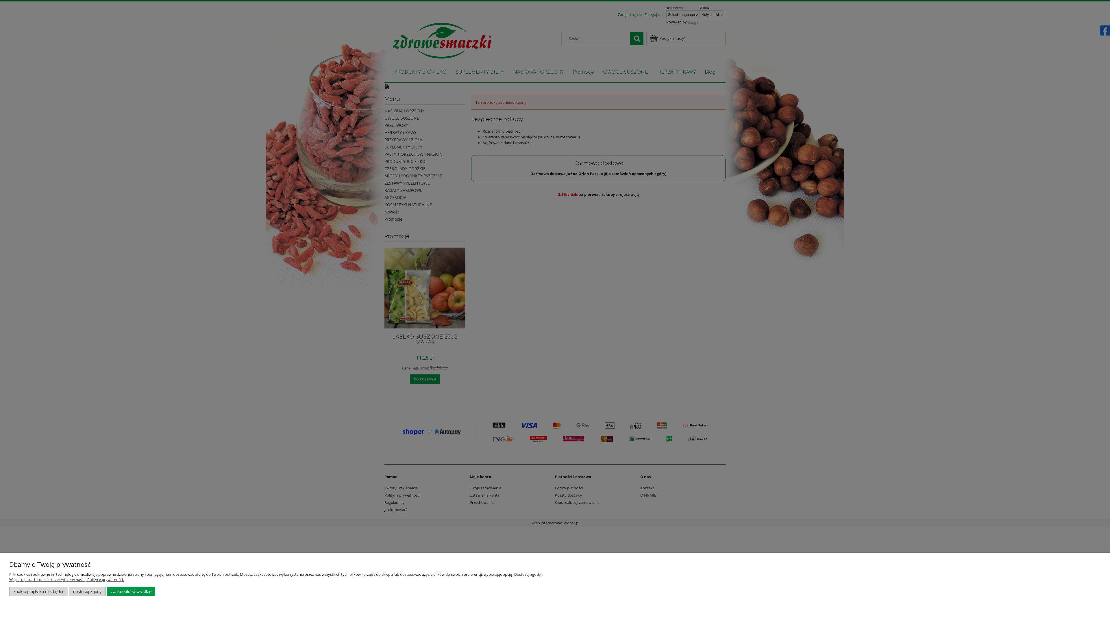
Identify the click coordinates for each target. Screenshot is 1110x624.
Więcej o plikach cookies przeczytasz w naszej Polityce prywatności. (66, 579)
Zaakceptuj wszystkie (131, 591)
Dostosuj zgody (87, 591)
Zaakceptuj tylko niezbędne (38, 591)
